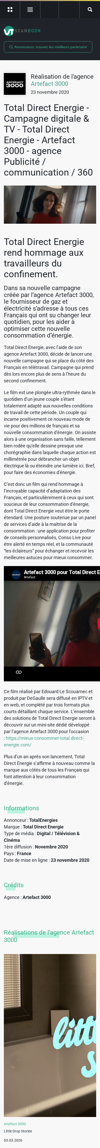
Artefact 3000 (49, 83)
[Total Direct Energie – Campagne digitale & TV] (50, 205)
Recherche (90, 9)
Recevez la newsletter (69, 9)
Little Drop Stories (18, 1131)
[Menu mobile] (10, 9)
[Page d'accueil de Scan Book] (50, 31)
